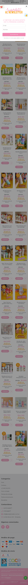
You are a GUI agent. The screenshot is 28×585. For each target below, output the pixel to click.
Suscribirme (14, 34)
